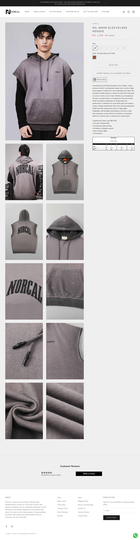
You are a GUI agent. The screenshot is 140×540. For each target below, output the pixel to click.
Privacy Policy (82, 516)
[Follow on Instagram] (12, 526)
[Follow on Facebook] (6, 526)
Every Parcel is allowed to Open (113, 73)
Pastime (105, 12)
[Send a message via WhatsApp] (135, 535)
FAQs (80, 498)
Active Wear (56, 12)
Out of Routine (90, 12)
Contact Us (81, 508)
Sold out (113, 65)
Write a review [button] (89, 474)
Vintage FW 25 (72, 12)
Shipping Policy (83, 501)
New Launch (39, 12)
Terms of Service (83, 512)
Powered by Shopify (28, 534)
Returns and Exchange (85, 505)
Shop (27, 12)
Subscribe (111, 518)
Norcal (96, 24)
